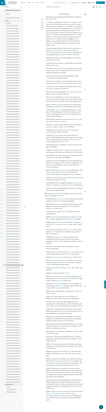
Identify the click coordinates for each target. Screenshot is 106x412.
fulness (76, 119)
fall (70, 278)
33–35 (76, 35)
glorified (58, 172)
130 (1, 236)
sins (62, 50)
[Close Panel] (21, 7)
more (60, 199)
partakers (79, 183)
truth (52, 194)
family (53, 344)
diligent (62, 363)
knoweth (72, 219)
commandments (64, 170)
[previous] (25, 207)
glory (79, 81)
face (65, 55)
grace (58, 121)
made (60, 104)
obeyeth (64, 52)
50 (1, 207)
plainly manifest (59, 241)
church (71, 185)
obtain (73, 393)
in (56, 63)
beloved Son (65, 141)
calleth (48, 52)
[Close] (42, 19)
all (59, 150)
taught (58, 302)
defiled (49, 264)
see (61, 55)
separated (57, 257)
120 (1, 232)
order (63, 311)
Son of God (67, 130)
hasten (48, 393)
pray (70, 351)
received (70, 206)
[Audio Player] (101, 407)
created (65, 224)
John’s (59, 83)
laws (47, 398)
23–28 (78, 31)
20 (1, 196)
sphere (69, 230)
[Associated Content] (85, 14)
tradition (57, 288)
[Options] (103, 6)
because (56, 68)
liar (61, 201)
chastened (59, 361)
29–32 (52, 35)
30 (1, 200)
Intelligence (76, 222)
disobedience (59, 286)
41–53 (52, 43)
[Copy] (42, 25)
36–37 (55, 39)
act (55, 232)
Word (68, 92)
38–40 (76, 39)
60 (1, 211)
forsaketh (55, 50)
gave (63, 68)
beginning (52, 89)
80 (1, 218)
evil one (67, 273)
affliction (79, 306)
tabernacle (77, 70)
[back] (2, 7)
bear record (59, 110)
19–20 (65, 26)
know (71, 55)
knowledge (59, 194)
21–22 (72, 28)
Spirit (48, 190)
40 (1, 203)
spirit (56, 252)
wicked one (57, 284)
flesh (70, 70)
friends (61, 326)
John (51, 81)
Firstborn (63, 180)
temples (63, 262)
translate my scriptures (59, 393)
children (77, 291)
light (62, 58)
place (77, 365)
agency (62, 237)
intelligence (63, 268)
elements (53, 260)
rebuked (79, 339)
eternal (71, 252)
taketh (70, 284)
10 (1, 193)
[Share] (42, 28)
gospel (73, 372)
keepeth (55, 217)
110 (1, 229)
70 (1, 214)
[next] (104, 207)
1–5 (47, 22)
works (48, 78)
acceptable (52, 372)
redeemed (57, 278)
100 (1, 225)
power (62, 150)
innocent (65, 276)
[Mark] (42, 22)
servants (58, 331)
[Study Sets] (93, 6)
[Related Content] (100, 6)
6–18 (70, 22)
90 (1, 222)
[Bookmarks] (96, 6)
